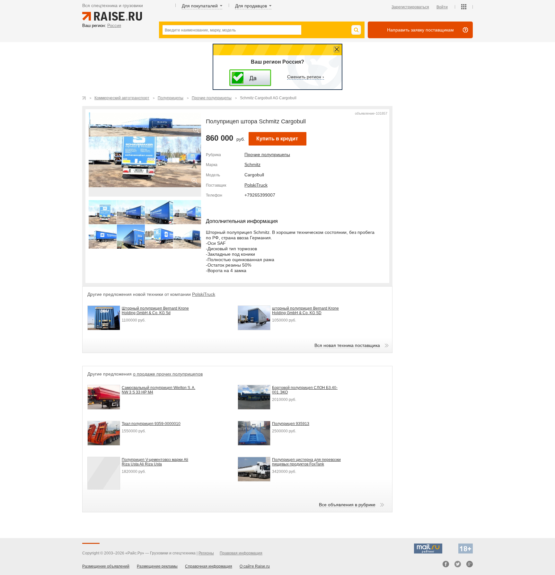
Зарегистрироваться (410, 7)
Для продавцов (251, 5)
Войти (442, 7)
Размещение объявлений (105, 566)
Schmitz (252, 164)
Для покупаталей (200, 5)
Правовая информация (241, 553)
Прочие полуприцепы (267, 154)
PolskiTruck (256, 185)
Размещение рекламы (157, 566)
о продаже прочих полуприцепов (168, 373)
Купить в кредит (277, 138)
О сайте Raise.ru (255, 566)
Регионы (206, 553)
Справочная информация (208, 566)
